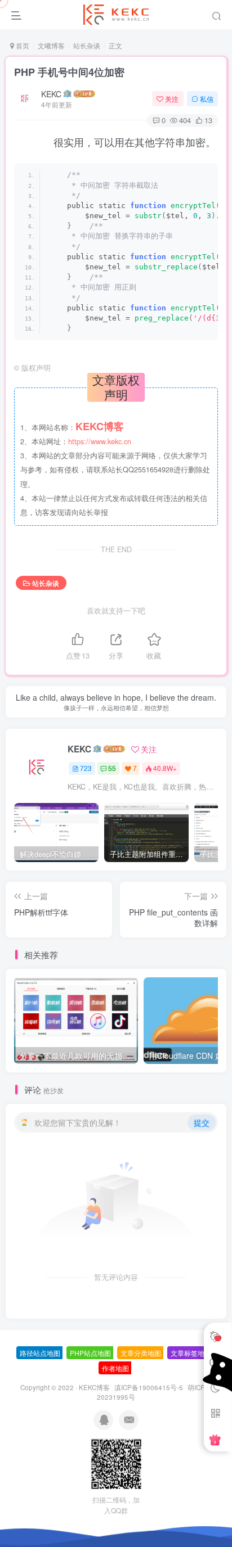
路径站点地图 (40, 1352)
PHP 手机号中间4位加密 (69, 72)
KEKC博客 (94, 1387)
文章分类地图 (141, 1352)
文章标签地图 (191, 1352)
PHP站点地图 (90, 1352)
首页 (21, 45)
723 (86, 768)
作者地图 (115, 1368)
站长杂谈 (86, 45)
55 (112, 768)
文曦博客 (51, 45)
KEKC (51, 94)
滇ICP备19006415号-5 (148, 1387)
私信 (206, 98)
